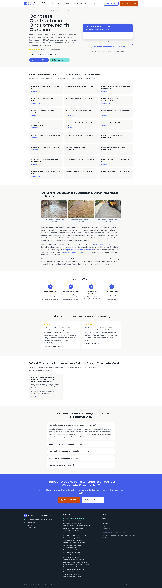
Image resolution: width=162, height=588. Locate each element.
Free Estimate (111, 3)
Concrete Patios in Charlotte (72, 523)
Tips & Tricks (94, 3)
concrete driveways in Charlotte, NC (103, 244)
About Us (105, 518)
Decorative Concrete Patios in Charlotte (75, 562)
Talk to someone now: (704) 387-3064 (109, 47)
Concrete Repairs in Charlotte (72, 577)
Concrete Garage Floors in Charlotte (74, 535)
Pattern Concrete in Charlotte (72, 550)
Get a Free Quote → (59, 60)
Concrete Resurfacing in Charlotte (73, 533)
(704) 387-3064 (130, 3)
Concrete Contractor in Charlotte (74, 518)
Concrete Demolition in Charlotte (73, 569)
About (68, 3)
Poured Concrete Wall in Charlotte (73, 559)
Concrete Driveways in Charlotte (73, 521)
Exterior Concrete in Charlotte (72, 567)
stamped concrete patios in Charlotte (78, 250)
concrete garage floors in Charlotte (77, 252)
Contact (105, 521)
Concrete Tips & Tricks (109, 528)
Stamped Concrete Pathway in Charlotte (76, 564)
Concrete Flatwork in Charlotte (72, 552)
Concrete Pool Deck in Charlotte (73, 545)
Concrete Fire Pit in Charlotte (72, 547)
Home (51, 3)
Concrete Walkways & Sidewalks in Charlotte (77, 525)
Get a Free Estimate (93, 500)
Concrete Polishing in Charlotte (72, 538)
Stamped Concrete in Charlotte (73, 528)
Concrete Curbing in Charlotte (72, 557)
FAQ (86, 3)
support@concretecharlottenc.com (37, 525)
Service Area (77, 3)
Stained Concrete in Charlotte (72, 530)
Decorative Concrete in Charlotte (73, 540)
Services (58, 3)
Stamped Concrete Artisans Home (40, 11)
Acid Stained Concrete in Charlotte (74, 542)
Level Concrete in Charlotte (71, 574)
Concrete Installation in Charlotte (73, 572)
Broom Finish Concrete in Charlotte (74, 555)
